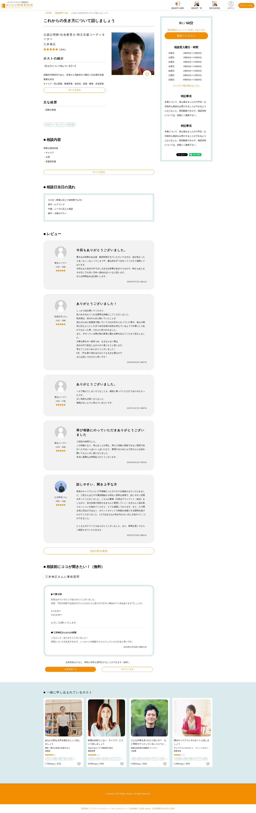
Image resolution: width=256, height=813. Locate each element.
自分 (162, 759)
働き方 (140, 759)
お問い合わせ (145, 809)
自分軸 (71, 124)
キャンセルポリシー (120, 809)
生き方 (48, 124)
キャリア (60, 124)
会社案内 (133, 809)
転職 (97, 759)
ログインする (127, 669)
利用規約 (84, 809)
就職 (190, 759)
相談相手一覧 (61, 13)
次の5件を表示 (99, 551)
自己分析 (105, 759)
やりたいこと (115, 759)
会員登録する (70, 669)
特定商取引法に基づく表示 (164, 809)
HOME (49, 13)
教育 (54, 759)
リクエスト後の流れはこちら (186, 86)
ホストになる (246, 5)
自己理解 (178, 759)
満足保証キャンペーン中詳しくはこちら (186, 30)
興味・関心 (63, 759)
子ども (48, 759)
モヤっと (155, 759)
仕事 (133, 759)
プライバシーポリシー (100, 809)
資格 (205, 759)
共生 (70, 759)
